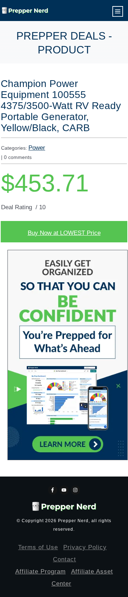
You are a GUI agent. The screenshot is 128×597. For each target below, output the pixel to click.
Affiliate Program (40, 571)
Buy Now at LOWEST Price (64, 233)
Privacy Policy (85, 547)
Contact (64, 559)
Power (36, 147)
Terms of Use (38, 547)
